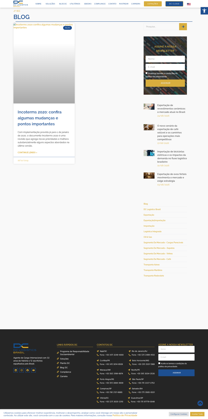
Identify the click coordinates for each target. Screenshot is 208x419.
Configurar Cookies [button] (179, 414)
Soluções (50, 4)
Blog (21, 16)
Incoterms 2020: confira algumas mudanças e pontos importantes (40, 78)
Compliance (100, 4)
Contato (112, 4)
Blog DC (63, 4)
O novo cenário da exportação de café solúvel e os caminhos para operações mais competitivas (169, 131)
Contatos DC (105, 342)
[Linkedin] (15, 367)
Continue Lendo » (27, 113)
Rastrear (123, 4)
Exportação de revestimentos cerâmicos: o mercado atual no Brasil (171, 108)
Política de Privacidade (124, 415)
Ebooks (87, 4)
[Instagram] (21, 367)
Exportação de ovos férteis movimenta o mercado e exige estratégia (171, 176)
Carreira (135, 4)
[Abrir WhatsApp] (201, 412)
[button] (204, 10)
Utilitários (75, 4)
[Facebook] (27, 367)
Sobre (38, 4)
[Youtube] (33, 367)
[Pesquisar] (183, 26)
